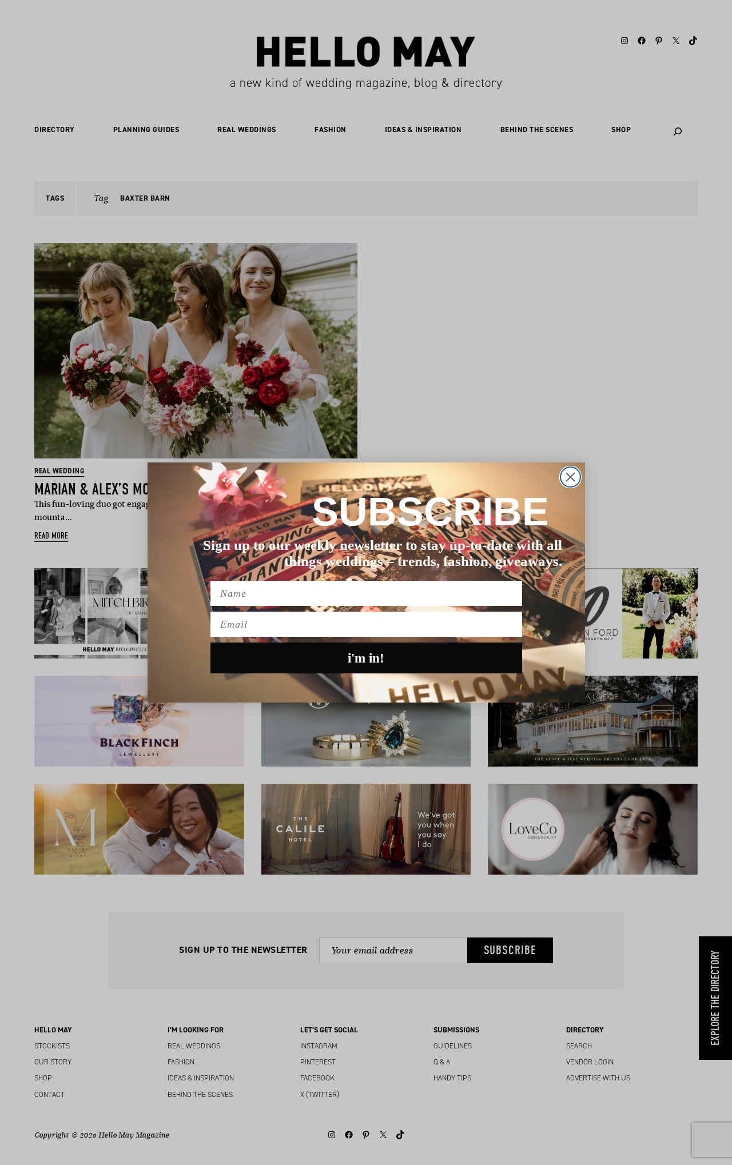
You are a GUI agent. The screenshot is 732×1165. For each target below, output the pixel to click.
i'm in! (366, 658)
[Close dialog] (570, 477)
